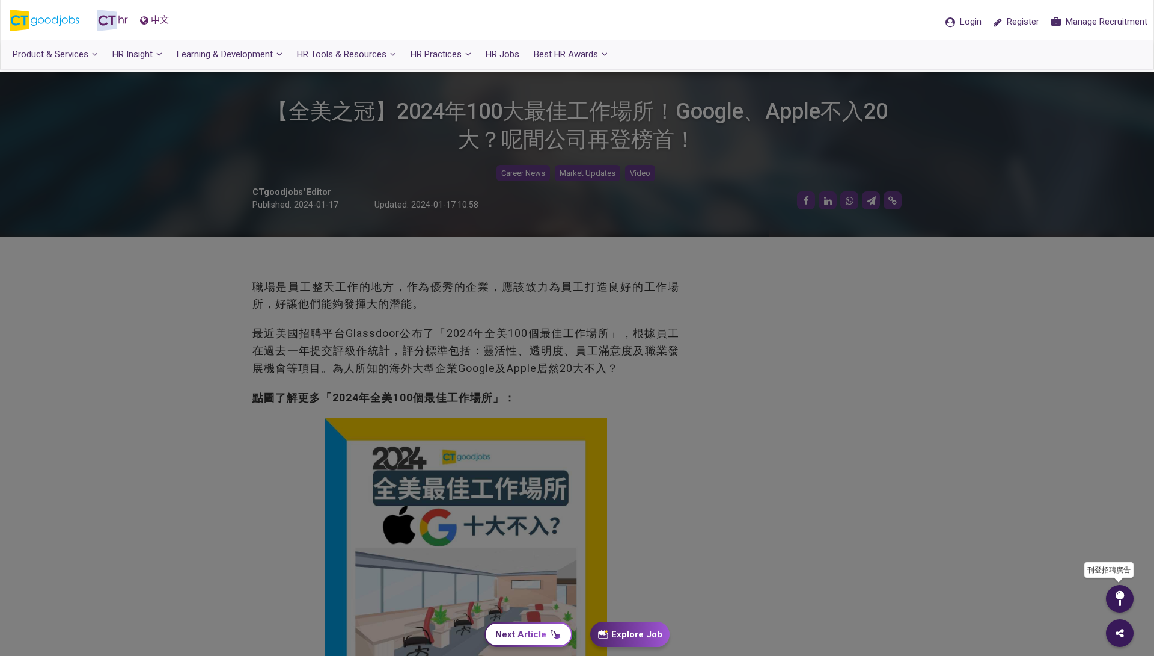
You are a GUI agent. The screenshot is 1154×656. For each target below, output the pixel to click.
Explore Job (636, 634)
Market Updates (587, 173)
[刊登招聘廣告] (1120, 599)
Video (640, 173)
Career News (523, 173)
